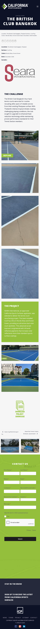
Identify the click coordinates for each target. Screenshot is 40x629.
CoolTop (18, 15)
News (5, 618)
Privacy (18, 618)
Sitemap (25, 618)
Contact (33, 618)
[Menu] (38, 6)
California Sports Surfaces (25, 620)
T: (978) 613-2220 (20, 623)
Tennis (23, 15)
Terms (10, 618)
